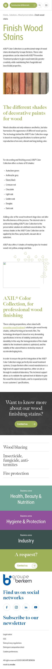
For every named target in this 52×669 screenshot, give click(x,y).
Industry (26, 541)
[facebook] (6, 607)
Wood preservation (25, 15)
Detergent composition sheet (13, 647)
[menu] (46, 5)
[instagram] (16, 607)
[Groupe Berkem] (5, 5)
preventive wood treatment (14, 327)
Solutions (13, 15)
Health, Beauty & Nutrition (26, 499)
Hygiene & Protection (26, 522)
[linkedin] (26, 607)
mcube (12, 664)
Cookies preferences (10, 652)
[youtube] (35, 607)
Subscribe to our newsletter (21, 620)
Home (5, 15)
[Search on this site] (40, 5)
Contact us (22, 424)
